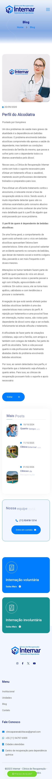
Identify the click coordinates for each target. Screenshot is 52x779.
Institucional (8, 691)
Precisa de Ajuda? (23, 773)
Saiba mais (11, 586)
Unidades (7, 697)
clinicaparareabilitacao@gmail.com (23, 731)
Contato (6, 710)
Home (20, 27)
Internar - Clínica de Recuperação (29, 768)
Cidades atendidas (14, 744)
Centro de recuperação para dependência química (26, 752)
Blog (4, 704)
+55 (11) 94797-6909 (16, 738)
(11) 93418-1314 (28, 520)
